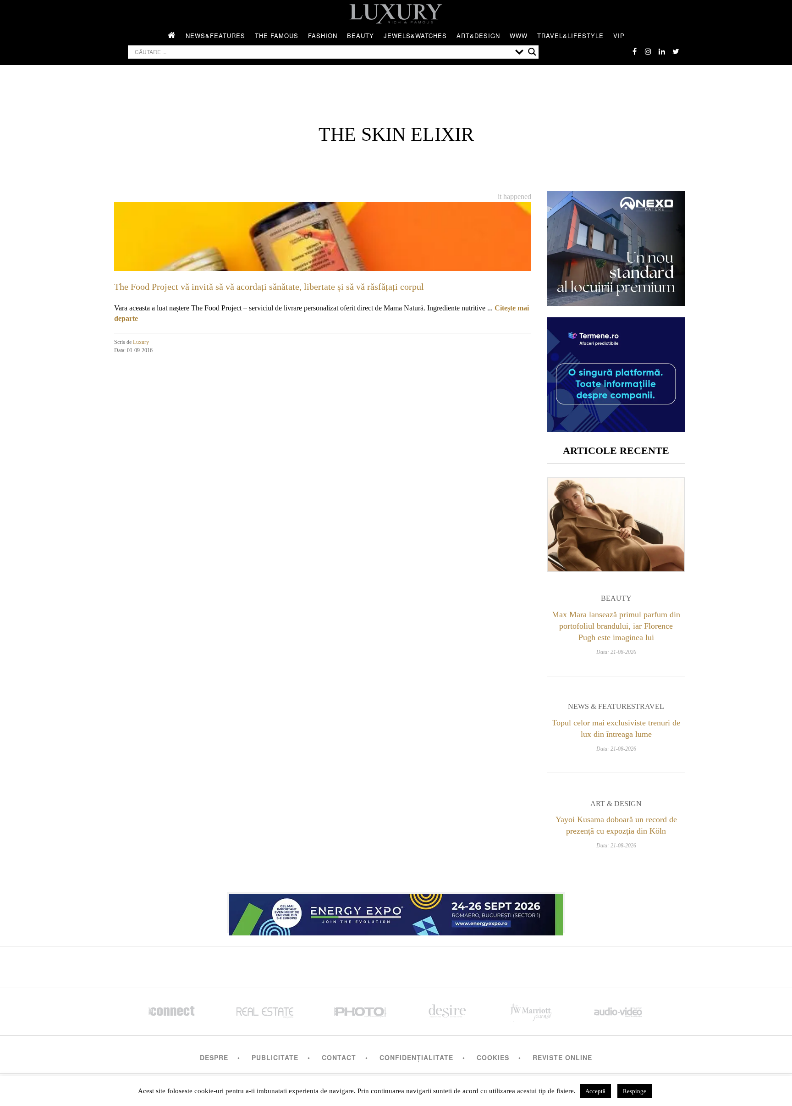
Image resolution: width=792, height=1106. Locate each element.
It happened (514, 196)
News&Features (215, 35)
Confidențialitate (416, 1057)
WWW (519, 35)
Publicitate (275, 1057)
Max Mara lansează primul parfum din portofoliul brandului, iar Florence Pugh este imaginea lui (616, 626)
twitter (675, 51)
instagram (648, 51)
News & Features (601, 706)
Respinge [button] (634, 1091)
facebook (634, 51)
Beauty (360, 35)
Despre (214, 1057)
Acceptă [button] (595, 1091)
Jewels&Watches (415, 35)
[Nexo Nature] (616, 302)
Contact (339, 1057)
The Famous (276, 35)
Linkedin (662, 51)
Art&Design (478, 35)
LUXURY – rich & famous (396, 14)
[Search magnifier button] (532, 51)
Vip (619, 35)
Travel (649, 706)
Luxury (141, 342)
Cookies (493, 1057)
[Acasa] (172, 36)
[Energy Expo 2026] (396, 912)
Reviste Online (562, 1057)
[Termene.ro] (616, 428)
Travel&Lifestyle (570, 35)
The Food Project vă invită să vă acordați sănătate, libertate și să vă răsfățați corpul (269, 287)
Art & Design (616, 803)
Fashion (322, 35)
